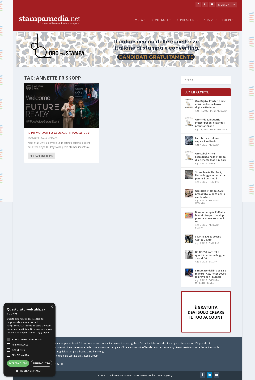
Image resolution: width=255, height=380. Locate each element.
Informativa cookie (144, 375)
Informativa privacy (120, 375)
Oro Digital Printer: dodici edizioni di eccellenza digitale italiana (210, 104)
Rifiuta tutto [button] (41, 363)
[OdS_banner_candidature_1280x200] (127, 66)
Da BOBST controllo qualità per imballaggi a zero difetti (210, 255)
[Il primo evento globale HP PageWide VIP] (61, 105)
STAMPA (199, 227)
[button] (29, 371)
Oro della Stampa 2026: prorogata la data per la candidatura (210, 194)
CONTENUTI (160, 20)
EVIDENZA (214, 200)
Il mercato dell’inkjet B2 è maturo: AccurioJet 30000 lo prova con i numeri (210, 273)
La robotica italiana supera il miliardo (207, 139)
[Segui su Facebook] (202, 375)
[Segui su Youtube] (216, 375)
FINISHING (214, 181)
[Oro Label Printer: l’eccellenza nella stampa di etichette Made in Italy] (189, 156)
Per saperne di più (41, 156)
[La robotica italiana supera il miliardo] (189, 140)
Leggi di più (43, 332)
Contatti (102, 375)
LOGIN (226, 20)
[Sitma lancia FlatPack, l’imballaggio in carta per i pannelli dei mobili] (189, 174)
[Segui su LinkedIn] (209, 375)
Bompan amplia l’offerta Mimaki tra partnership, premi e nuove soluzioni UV (210, 216)
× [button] (51, 306)
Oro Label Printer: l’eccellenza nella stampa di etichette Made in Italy (210, 156)
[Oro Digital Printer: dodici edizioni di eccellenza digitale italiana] (189, 103)
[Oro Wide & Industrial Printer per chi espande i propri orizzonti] (189, 122)
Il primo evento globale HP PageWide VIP (60, 133)
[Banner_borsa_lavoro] (206, 331)
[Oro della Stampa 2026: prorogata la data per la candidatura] (189, 193)
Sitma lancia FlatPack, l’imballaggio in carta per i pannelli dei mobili (211, 175)
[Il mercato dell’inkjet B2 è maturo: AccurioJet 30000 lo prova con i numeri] (189, 273)
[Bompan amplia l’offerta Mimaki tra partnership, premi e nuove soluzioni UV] (189, 214)
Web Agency (165, 375)
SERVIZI (209, 20)
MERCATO (53, 138)
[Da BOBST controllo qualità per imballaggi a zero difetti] (189, 254)
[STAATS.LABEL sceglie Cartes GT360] (189, 239)
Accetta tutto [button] (18, 363)
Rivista (138, 20)
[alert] (29, 340)
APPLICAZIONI (186, 20)
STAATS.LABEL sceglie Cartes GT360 (208, 238)
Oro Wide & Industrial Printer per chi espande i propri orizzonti (210, 122)
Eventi (44, 138)
